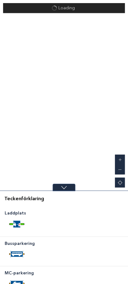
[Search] (120, 8)
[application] (64, 95)
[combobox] (59, 8)
